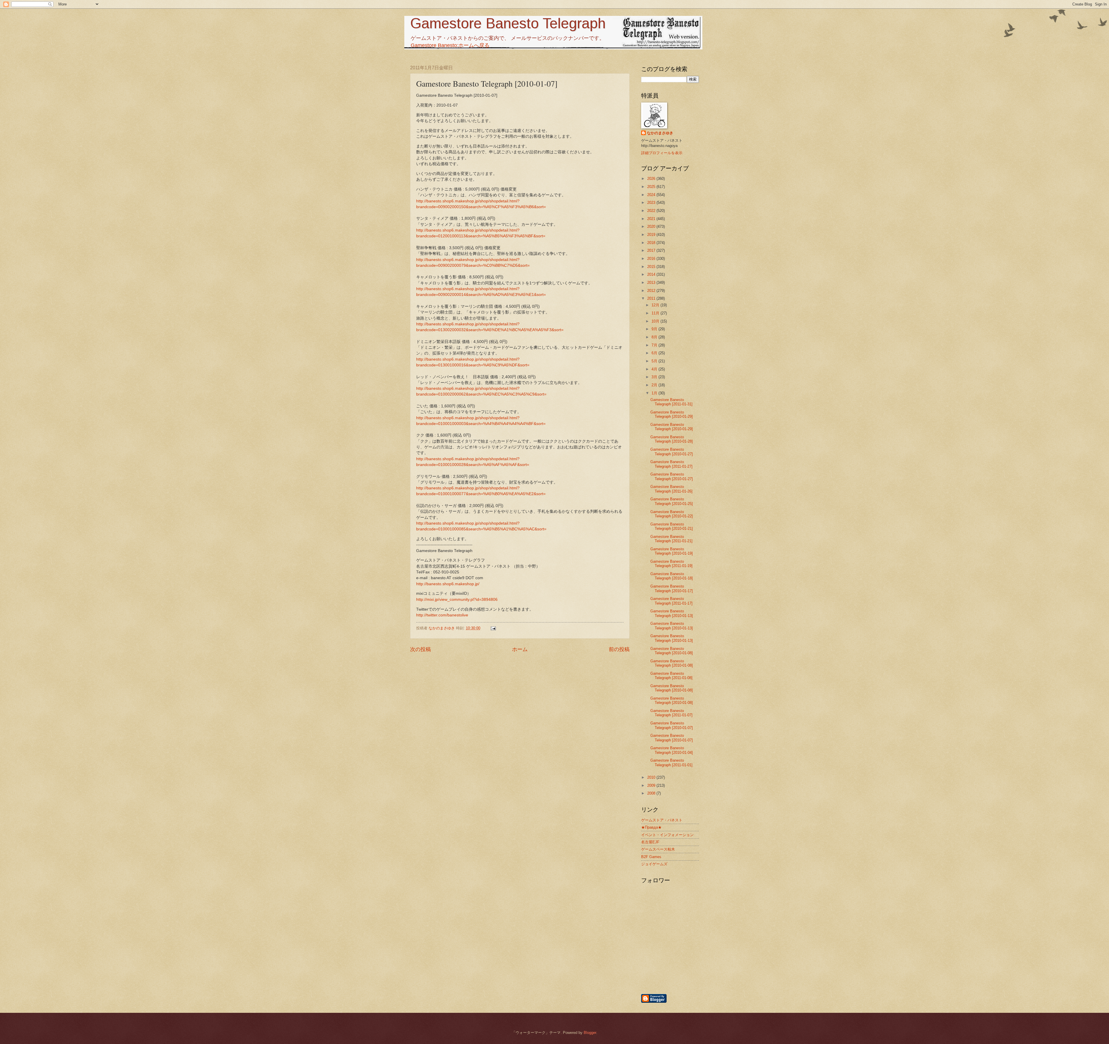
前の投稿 (619, 649)
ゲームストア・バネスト (661, 820)
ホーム (520, 649)
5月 (655, 361)
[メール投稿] (493, 628)
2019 (651, 234)
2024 (651, 195)
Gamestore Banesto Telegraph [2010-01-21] (671, 526)
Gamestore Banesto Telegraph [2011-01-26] (671, 488)
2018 (651, 243)
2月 (655, 385)
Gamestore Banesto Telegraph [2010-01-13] (671, 613)
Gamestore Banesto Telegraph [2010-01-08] (671, 650)
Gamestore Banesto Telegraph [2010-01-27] (671, 451)
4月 (655, 369)
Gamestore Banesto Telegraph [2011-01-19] (671, 563)
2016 (651, 258)
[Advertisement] (700, 962)
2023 (651, 202)
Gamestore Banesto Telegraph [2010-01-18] (671, 576)
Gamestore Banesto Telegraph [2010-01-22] (671, 514)
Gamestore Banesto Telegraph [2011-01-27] (671, 464)
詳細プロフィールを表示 (661, 153)
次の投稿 (420, 649)
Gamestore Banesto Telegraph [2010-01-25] (671, 501)
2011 (651, 298)
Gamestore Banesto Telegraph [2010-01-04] (671, 750)
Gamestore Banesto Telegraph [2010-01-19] (671, 551)
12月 (656, 305)
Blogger (590, 1032)
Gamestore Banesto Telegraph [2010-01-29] (671, 414)
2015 (651, 266)
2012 (651, 290)
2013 (651, 282)
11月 (656, 313)
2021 (651, 219)
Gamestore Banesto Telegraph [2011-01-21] (671, 538)
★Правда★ (651, 827)
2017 (651, 250)
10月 (656, 321)
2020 (651, 226)
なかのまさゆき (660, 133)
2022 (651, 210)
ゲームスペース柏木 (658, 849)
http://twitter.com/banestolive (442, 615)
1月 (655, 393)
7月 (655, 345)
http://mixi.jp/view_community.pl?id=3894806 (457, 599)
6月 (655, 353)
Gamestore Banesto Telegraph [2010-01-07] (671, 725)
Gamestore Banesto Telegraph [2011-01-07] (671, 713)
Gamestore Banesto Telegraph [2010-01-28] (671, 439)
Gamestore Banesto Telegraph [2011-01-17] (671, 600)
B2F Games (651, 857)
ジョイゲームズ (654, 864)
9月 (655, 329)
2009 (651, 785)
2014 (651, 274)
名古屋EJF (650, 842)
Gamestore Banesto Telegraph (508, 23)
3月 (655, 377)
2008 (651, 793)
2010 (651, 777)
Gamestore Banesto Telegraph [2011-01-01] (671, 762)
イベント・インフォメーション (667, 835)
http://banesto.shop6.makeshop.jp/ (447, 584)
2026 (651, 178)
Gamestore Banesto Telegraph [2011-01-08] (671, 675)
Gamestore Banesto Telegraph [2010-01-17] (671, 588)
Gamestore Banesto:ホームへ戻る (450, 45)
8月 (655, 337)
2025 (651, 186)
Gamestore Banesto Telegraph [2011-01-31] (671, 402)
